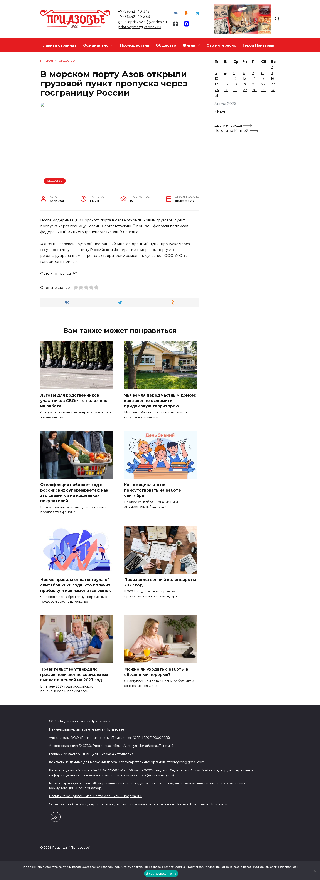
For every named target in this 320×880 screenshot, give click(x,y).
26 (235, 90)
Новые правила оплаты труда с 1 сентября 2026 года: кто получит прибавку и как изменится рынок (75, 584)
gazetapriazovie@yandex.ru (142, 22)
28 (254, 90)
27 (245, 90)
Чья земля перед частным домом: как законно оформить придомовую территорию (160, 400)
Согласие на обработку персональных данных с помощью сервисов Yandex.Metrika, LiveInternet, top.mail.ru (138, 804)
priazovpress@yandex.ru (139, 27)
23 (273, 84)
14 (254, 79)
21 (254, 84)
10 (216, 79)
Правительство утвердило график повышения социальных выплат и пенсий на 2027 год (74, 674)
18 (226, 84)
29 (263, 90)
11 (225, 79)
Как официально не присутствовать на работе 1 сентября (154, 490)
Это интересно (221, 45)
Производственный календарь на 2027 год (160, 582)
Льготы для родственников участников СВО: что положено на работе (74, 400)
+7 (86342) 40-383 (134, 17)
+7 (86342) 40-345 (134, 11)
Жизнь (189, 45)
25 (226, 90)
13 (244, 79)
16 (272, 79)
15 (262, 79)
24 (217, 90)
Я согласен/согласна (161, 873)
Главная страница (59, 45)
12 (235, 79)
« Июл (219, 111)
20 (245, 84)
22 (263, 84)
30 (273, 90)
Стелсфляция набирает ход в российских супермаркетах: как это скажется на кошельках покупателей (74, 492)
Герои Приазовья (259, 45)
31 (216, 96)
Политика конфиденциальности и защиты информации (95, 796)
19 (235, 84)
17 (216, 84)
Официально (95, 45)
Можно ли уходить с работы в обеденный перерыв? (156, 672)
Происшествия (134, 45)
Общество (166, 45)
